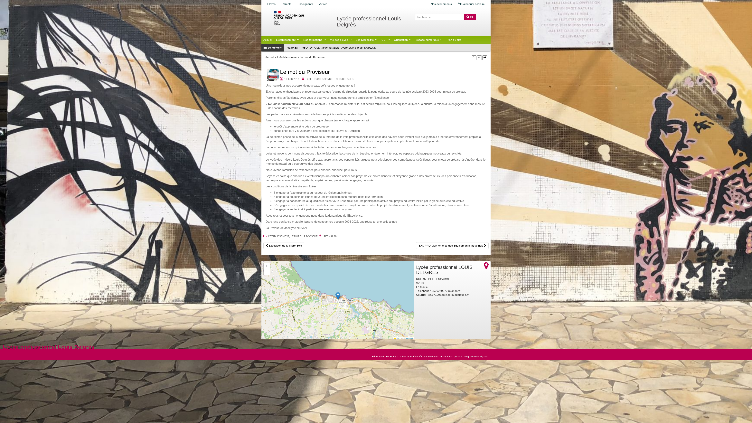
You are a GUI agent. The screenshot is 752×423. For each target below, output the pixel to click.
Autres (323, 3)
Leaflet (398, 338)
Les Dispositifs (365, 39)
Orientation (401, 39)
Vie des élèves (339, 39)
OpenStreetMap (408, 338)
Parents (286, 3)
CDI (383, 39)
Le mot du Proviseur (304, 236)
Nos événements (441, 3)
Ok (471, 17)
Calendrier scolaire (473, 3)
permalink (330, 236)
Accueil (267, 39)
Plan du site (454, 39)
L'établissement (286, 39)
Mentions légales (478, 356)
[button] (337, 296)
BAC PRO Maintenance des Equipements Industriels (451, 245)
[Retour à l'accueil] (301, 18)
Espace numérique (427, 39)
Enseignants (305, 3)
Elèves (271, 3)
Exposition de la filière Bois (285, 245)
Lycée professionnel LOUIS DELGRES (329, 79)
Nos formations (312, 39)
